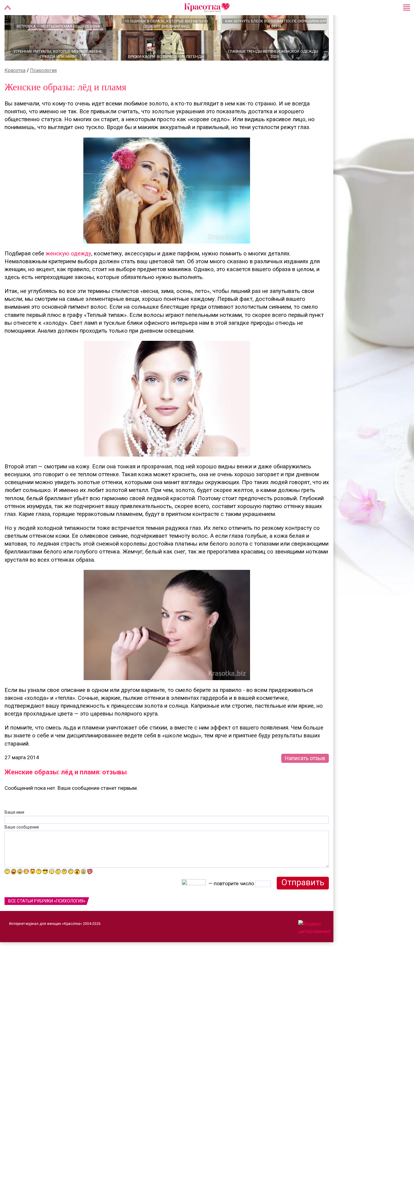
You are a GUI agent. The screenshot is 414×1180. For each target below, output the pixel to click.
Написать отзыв (305, 779)
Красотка (15, 92)
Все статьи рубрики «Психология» (46, 922)
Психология (43, 92)
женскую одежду (68, 274)
